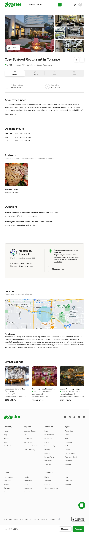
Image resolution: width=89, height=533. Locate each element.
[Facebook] (65, 417)
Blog (5, 435)
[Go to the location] (17, 376)
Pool (66, 438)
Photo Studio (69, 431)
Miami (6, 492)
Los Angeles (8, 477)
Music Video (48, 461)
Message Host (58, 269)
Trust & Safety (29, 450)
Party (46, 431)
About (6, 431)
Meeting (47, 453)
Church (67, 450)
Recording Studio (71, 457)
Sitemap (52, 519)
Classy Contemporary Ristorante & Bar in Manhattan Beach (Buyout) (72, 389)
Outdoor (47, 481)
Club (66, 446)
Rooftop (47, 484)
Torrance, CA (19, 65)
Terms (36, 519)
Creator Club (8, 446)
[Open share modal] (21, 370)
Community (28, 438)
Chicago (7, 488)
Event (46, 442)
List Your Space (30, 431)
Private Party (49, 457)
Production (48, 438)
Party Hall (68, 481)
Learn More (58, 262)
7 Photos (14, 48)
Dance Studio (70, 453)
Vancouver (28, 481)
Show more (9, 114)
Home (67, 435)
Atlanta (6, 484)
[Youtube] (79, 417)
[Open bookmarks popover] (82, 59)
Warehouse (69, 461)
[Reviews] (84, 417)
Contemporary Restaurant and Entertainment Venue (44, 389)
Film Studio (69, 442)
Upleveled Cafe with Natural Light (14, 389)
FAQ (25, 435)
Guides (6, 438)
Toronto (27, 484)
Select (6, 442)
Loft (66, 477)
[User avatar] (80, 4)
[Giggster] (13, 4)
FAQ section (78, 342)
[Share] (76, 59)
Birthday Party (49, 446)
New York (7, 481)
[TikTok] (74, 417)
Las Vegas (28, 488)
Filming (47, 450)
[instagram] (70, 417)
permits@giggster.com (14, 342)
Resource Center (30, 446)
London (27, 477)
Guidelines (28, 442)
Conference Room (51, 488)
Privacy (44, 519)
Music (46, 477)
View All (47, 464)
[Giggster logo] (12, 417)
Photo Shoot (49, 435)
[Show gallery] (29, 33)
